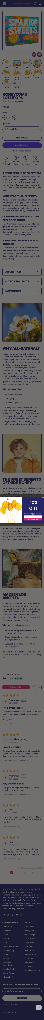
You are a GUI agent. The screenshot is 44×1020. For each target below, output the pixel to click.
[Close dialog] (43, 497)
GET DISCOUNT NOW (33, 519)
